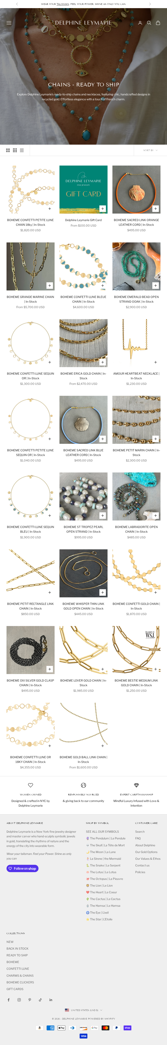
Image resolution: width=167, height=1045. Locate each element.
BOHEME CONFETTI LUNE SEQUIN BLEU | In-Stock (30, 529)
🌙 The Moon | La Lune (101, 852)
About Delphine (145, 845)
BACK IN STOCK (18, 948)
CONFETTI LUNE (18, 968)
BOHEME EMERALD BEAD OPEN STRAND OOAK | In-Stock (136, 299)
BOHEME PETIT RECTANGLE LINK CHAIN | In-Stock (30, 606)
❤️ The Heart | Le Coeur (101, 892)
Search (140, 831)
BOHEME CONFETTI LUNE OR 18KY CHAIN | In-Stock (30, 759)
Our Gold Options (146, 852)
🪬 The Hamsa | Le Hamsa (103, 905)
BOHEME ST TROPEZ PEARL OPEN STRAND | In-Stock (83, 529)
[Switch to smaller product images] (15, 150)
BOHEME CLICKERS (20, 982)
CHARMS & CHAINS (20, 975)
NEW (10, 942)
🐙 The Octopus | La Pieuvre (104, 878)
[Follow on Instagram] (19, 1000)
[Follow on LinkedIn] (51, 1000)
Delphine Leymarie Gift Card (83, 220)
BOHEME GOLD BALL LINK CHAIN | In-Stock (83, 759)
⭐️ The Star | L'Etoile (99, 919)
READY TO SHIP (17, 955)
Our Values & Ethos (147, 858)
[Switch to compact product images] (22, 150)
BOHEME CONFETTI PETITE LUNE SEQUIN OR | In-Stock (30, 452)
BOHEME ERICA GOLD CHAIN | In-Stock (83, 376)
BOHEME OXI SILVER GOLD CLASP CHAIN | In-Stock (30, 683)
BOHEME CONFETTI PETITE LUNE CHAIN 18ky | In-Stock (30, 222)
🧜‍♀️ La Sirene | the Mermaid (103, 858)
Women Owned (30, 794)
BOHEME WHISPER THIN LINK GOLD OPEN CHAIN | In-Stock (83, 606)
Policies (140, 872)
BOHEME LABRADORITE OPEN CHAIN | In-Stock (136, 529)
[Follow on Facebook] (9, 1000)
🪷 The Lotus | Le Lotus (101, 872)
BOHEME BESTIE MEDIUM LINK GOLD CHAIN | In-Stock (136, 683)
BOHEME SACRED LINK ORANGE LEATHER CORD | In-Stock (136, 222)
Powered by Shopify (101, 1018)
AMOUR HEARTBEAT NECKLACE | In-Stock (136, 376)
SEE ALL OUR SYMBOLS (102, 831)
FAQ (138, 838)
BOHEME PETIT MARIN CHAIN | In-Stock (136, 452)
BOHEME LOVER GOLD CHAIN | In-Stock (83, 683)
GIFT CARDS (15, 989)
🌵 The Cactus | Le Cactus (103, 899)
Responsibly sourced (83, 794)
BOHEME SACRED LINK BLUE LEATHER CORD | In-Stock (83, 452)
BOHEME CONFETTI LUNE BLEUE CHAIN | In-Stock (83, 299)
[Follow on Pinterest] (30, 1000)
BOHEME (13, 962)
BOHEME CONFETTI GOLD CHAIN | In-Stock (136, 606)
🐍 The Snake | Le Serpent (103, 865)
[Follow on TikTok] (40, 1000)
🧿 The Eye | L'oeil (97, 912)
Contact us (142, 865)
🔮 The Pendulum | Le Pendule (105, 838)
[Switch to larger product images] (8, 150)
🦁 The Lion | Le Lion (99, 885)
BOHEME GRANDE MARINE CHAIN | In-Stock (30, 299)
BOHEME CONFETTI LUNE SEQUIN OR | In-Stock (30, 376)
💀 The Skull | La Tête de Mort (105, 845)
